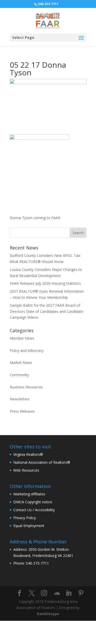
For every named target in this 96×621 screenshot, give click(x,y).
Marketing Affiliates (29, 494)
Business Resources (26, 387)
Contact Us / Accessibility (34, 509)
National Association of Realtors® (41, 462)
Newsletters (20, 399)
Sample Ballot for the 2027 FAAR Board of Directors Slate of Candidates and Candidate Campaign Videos (46, 311)
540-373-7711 (48, 4)
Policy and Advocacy (27, 350)
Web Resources (26, 470)
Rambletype (48, 613)
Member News (22, 338)
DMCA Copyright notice (32, 501)
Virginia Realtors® (28, 454)
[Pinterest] (81, 593)
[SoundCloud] (57, 593)
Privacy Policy (24, 517)
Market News (21, 362)
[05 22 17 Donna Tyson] (39, 208)
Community (19, 374)
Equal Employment (28, 525)
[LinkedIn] (69, 593)
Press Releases (22, 411)
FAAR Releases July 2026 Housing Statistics (45, 283)
